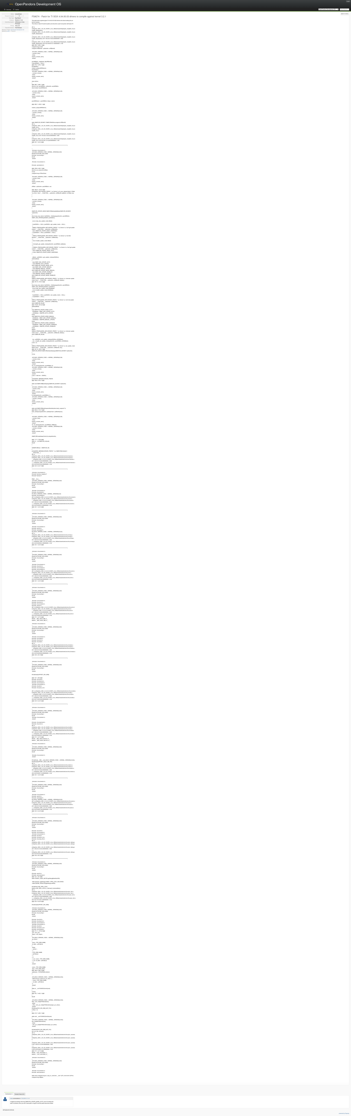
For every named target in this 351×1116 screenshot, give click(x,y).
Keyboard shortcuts (9, 1110)
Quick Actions (344, 13)
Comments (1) (9, 1094)
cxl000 (8, 31)
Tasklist (17, 9)
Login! (348, 1)
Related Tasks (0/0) (19, 1094)
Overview (8, 9)
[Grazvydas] (5, 1100)
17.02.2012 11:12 (25, 1098)
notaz (11, 1098)
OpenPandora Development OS (17, 29)
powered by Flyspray (344, 1113)
